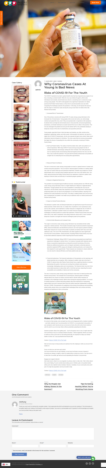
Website (70, 443)
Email (42, 443)
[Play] (13, 216)
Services (72, 2)
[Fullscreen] (29, 216)
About (52, 2)
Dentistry (60, 81)
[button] (21, 201)
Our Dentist (62, 2)
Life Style (61, 374)
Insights (54, 374)
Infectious (47, 374)
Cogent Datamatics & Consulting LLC (34, 464)
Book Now (95, 2)
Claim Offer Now (21, 267)
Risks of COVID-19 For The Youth (57, 340)
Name (14, 443)
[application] (21, 201)
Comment (15, 426)
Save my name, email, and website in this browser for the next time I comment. (34, 450)
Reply (21, 414)
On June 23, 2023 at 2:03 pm (25, 403)
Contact (81, 2)
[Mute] (26, 216)
